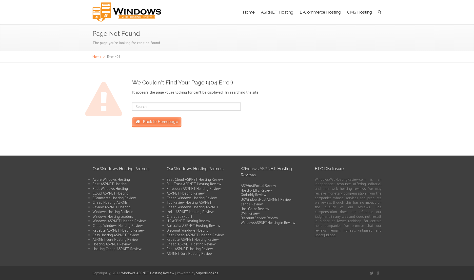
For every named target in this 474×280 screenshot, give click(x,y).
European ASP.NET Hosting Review (194, 188)
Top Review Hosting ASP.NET (189, 202)
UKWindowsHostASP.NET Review (266, 199)
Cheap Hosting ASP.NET (111, 202)
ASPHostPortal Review (258, 185)
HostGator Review (255, 208)
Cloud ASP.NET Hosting (111, 193)
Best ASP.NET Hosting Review (190, 248)
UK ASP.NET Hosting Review (188, 221)
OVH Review (250, 213)
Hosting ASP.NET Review (112, 244)
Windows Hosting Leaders (113, 216)
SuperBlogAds (207, 273)
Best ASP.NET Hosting (110, 183)
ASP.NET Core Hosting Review (115, 239)
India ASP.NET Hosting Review (190, 211)
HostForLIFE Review (256, 190)
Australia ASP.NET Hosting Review (193, 225)
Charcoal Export (179, 216)
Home (249, 12)
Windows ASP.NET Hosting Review (119, 221)
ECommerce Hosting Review (114, 198)
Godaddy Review (253, 194)
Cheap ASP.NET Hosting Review (191, 244)
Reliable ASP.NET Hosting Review (119, 230)
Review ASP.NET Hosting (112, 207)
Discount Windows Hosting (188, 230)
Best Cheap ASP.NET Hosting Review (195, 235)
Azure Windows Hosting (111, 179)
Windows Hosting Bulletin (113, 211)
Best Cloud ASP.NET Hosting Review (195, 179)
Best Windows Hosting (110, 188)
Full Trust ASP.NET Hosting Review (194, 183)
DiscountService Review (259, 218)
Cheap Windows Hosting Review (118, 225)
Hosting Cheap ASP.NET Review (117, 248)
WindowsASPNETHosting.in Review (268, 222)
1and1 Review (252, 204)
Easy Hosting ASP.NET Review (116, 235)
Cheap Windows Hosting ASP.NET (193, 207)
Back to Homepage (159, 122)
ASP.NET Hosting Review (186, 193)
